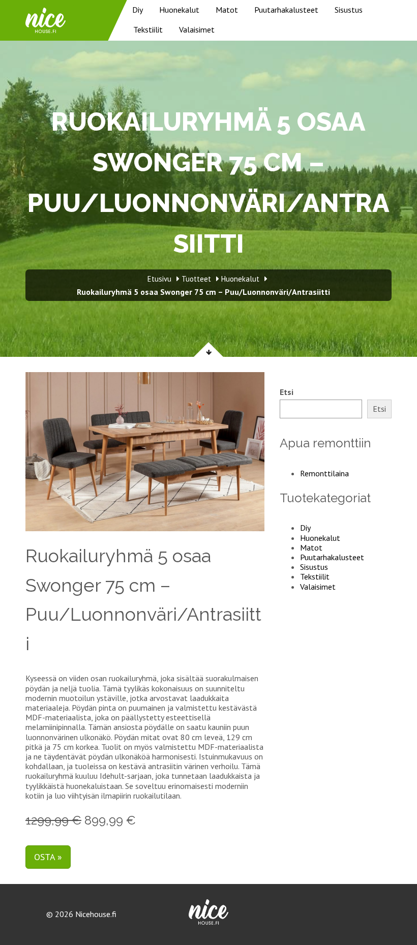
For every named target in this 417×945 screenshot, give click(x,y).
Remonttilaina (324, 473)
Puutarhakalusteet (286, 10)
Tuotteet (196, 279)
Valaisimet (197, 29)
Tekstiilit (148, 29)
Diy (137, 10)
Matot (227, 10)
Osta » (48, 857)
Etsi (286, 392)
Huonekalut (179, 10)
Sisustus (349, 10)
